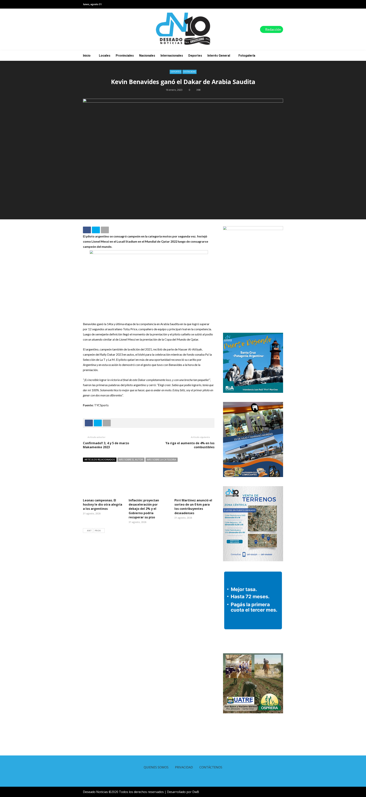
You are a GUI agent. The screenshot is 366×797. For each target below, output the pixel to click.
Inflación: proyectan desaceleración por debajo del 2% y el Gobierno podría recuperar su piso (144, 509)
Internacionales (172, 55)
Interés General (218, 55)
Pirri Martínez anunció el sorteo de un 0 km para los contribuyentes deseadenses (193, 506)
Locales (104, 55)
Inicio (87, 55)
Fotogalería (246, 55)
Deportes (195, 55)
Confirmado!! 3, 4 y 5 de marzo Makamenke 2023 (106, 445)
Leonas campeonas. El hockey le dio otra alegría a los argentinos (102, 504)
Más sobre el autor (131, 459)
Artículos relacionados (99, 459)
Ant (89, 530)
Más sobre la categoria (161, 459)
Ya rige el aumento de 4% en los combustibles (189, 445)
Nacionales (147, 55)
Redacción (273, 29)
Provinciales (125, 55)
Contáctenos (210, 767)
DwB (195, 792)
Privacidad (184, 767)
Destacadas (189, 71)
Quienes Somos (156, 767)
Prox (98, 530)
